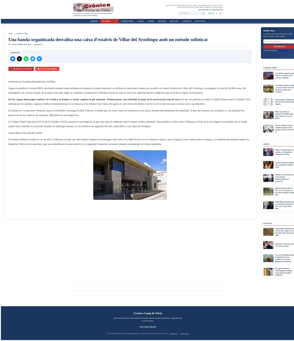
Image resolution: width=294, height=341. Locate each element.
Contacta (186, 21)
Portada (94, 21)
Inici (11, 33)
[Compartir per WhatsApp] (26, 58)
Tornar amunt (184, 333)
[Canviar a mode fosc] (221, 13)
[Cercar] (203, 13)
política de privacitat (283, 50)
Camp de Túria (127, 21)
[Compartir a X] (19, 58)
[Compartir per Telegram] (32, 58)
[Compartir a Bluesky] (39, 58)
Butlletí (174, 21)
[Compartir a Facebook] (12, 58)
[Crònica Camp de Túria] (95, 7)
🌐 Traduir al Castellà (21, 69)
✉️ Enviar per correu (47, 69)
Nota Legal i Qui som (148, 327)
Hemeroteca (173, 333)
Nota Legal (200, 21)
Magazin (162, 21)
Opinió (151, 21)
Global (140, 21)
